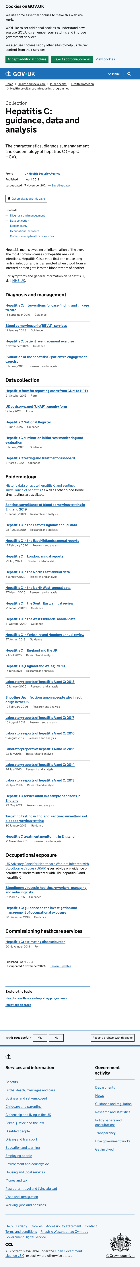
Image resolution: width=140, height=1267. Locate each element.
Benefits (11, 1082)
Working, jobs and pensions (25, 1205)
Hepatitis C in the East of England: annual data (41, 525)
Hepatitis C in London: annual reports (34, 556)
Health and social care (32, 84)
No (59, 1037)
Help (9, 1226)
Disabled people (17, 1131)
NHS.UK (18, 280)
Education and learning (22, 1147)
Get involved (104, 1149)
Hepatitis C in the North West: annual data (38, 588)
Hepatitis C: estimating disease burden (35, 942)
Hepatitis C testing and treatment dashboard (40, 458)
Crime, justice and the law (24, 1123)
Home (9, 84)
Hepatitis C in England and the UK (31, 650)
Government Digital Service (25, 1237)
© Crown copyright (120, 1256)
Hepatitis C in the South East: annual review (39, 603)
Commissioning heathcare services (32, 236)
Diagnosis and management (27, 215)
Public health (58, 84)
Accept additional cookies (27, 59)
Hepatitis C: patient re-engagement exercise (39, 341)
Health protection (82, 84)
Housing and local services (25, 1172)
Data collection (19, 220)
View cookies (105, 59)
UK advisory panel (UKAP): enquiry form (36, 406)
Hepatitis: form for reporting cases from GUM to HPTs (46, 391)
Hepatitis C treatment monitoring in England (40, 836)
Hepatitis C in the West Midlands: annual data (40, 619)
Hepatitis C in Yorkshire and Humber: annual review (44, 635)
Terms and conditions (21, 1231)
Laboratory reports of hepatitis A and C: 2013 (40, 780)
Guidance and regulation (113, 1104)
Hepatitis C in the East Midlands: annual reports (42, 541)
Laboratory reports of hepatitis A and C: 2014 (40, 765)
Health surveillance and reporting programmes (39, 88)
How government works (113, 1141)
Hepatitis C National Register (28, 422)
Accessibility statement (63, 1226)
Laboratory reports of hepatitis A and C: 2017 (39, 718)
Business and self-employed (26, 1098)
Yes (42, 1037)
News (99, 1095)
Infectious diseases (18, 1005)
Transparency (105, 1133)
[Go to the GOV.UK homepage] (20, 74)
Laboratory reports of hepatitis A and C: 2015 (40, 749)
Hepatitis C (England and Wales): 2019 (35, 666)
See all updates (61, 185)
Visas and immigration (21, 1197)
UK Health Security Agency (42, 173)
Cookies (37, 1226)
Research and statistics (112, 1112)
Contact (91, 1226)
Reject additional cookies (72, 59)
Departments (105, 1087)
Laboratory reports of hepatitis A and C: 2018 (40, 682)
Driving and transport (21, 1139)
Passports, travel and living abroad (31, 1188)
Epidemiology (18, 225)
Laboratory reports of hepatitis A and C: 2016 (40, 733)
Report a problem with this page (113, 1037)
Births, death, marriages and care (30, 1090)
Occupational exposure (24, 231)
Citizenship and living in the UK (28, 1115)
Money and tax (16, 1180)
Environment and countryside (27, 1164)
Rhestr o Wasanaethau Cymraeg (64, 1231)
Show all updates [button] (60, 966)
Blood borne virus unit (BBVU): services (36, 325)
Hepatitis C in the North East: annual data (37, 572)
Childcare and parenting (23, 1106)
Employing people (18, 1156)
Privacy (21, 1226)
